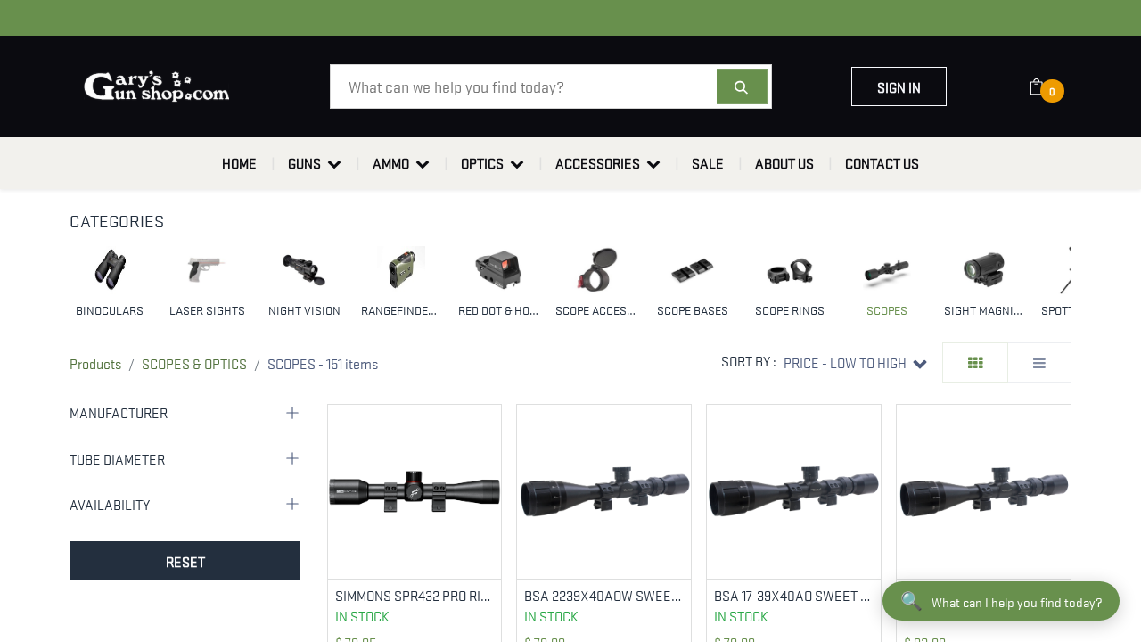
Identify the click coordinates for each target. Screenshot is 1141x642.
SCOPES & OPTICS (194, 363)
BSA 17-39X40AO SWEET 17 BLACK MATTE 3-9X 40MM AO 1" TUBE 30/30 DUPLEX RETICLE (794, 595)
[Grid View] (975, 362)
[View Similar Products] (490, 474)
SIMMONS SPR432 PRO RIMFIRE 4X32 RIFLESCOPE (415, 595)
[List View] (1039, 362)
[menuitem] (239, 163)
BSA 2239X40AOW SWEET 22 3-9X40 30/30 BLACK (604, 595)
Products (95, 363)
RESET (185, 561)
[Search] (742, 86)
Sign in (899, 86)
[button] (855, 362)
